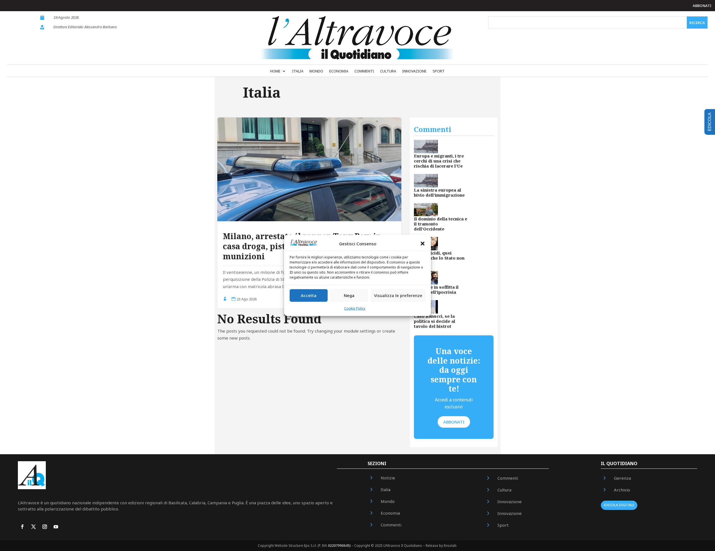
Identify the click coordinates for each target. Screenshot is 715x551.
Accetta (308, 295)
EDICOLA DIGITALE (619, 505)
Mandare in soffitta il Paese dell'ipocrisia (436, 289)
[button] (422, 243)
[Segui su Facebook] (22, 526)
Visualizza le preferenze (398, 295)
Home (275, 71)
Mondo (316, 71)
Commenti (364, 71)
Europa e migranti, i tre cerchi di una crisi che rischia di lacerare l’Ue (439, 161)
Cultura (388, 71)
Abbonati (702, 5)
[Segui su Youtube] (55, 526)
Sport (439, 71)
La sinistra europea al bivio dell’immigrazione (439, 192)
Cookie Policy (354, 308)
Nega (349, 295)
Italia (297, 71)
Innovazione (414, 71)
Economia (338, 71)
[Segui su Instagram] (44, 526)
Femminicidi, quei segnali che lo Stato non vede (439, 258)
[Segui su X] (33, 526)
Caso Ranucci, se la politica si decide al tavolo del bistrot (434, 321)
